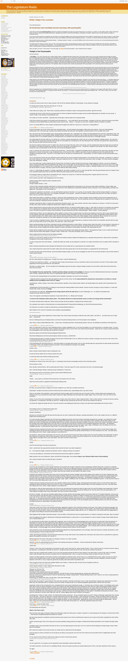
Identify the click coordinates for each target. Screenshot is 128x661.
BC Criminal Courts (5, 31)
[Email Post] (44, 97)
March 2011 (3, 137)
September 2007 (4, 92)
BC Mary (38, 127)
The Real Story (4, 29)
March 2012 (3, 150)
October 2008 (4, 106)
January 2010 (4, 122)
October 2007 (4, 93)
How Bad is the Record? (6, 27)
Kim (37, 346)
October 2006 (4, 80)
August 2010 (4, 130)
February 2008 (4, 98)
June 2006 (3, 76)
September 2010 (4, 131)
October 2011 (4, 145)
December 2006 (4, 82)
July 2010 (3, 129)
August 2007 (4, 91)
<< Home (32, 658)
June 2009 (3, 115)
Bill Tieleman (4, 26)
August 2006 (4, 78)
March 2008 (3, 99)
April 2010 (3, 125)
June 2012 (3, 152)
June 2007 (3, 89)
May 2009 (3, 114)
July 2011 (3, 142)
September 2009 (4, 118)
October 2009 (4, 119)
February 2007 (4, 85)
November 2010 (4, 133)
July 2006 (3, 77)
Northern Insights (5, 28)
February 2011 (4, 136)
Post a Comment (35, 653)
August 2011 (4, 143)
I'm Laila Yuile (4, 25)
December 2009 (4, 121)
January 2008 (4, 96)
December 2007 (4, 95)
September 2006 (4, 79)
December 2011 (4, 147)
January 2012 (4, 148)
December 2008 (4, 108)
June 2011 (3, 140)
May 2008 (3, 101)
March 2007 (3, 86)
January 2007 (4, 84)
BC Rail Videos (4, 69)
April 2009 (3, 113)
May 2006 (3, 75)
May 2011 (3, 139)
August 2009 (4, 117)
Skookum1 (38, 440)
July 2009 (3, 116)
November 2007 (4, 94)
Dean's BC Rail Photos (6, 70)
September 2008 (4, 105)
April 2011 (3, 138)
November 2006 (4, 81)
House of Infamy (4, 24)
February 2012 (4, 149)
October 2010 (4, 132)
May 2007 (3, 88)
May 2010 (3, 126)
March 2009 (3, 111)
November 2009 (4, 120)
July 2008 (3, 103)
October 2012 (4, 153)
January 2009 (4, 109)
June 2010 (3, 128)
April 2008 (3, 100)
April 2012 (3, 151)
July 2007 (3, 90)
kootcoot (38, 543)
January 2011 (4, 135)
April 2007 (3, 87)
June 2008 (3, 102)
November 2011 (4, 146)
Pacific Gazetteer (4, 23)
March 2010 (3, 124)
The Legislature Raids (21, 7)
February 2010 (4, 123)
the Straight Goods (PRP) (6, 30)
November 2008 (4, 107)
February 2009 (4, 110)
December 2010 (4, 134)
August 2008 (4, 104)
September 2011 (4, 144)
